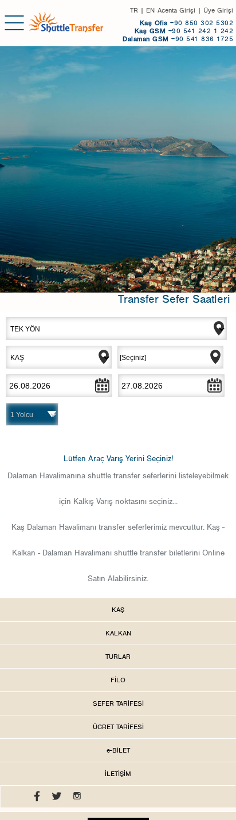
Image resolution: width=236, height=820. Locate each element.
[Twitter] (54, 798)
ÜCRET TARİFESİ (118, 727)
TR (134, 10)
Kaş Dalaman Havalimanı (53, 527)
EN (150, 10)
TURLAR (118, 657)
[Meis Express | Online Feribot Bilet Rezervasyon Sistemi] (66, 22)
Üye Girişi (218, 10)
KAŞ (118, 610)
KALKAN (118, 633)
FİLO (118, 680)
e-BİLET (118, 750)
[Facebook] (34, 798)
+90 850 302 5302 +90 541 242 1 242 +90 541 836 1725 (178, 31)
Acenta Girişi (176, 10)
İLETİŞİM (118, 774)
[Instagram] (74, 798)
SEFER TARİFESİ (118, 703)
